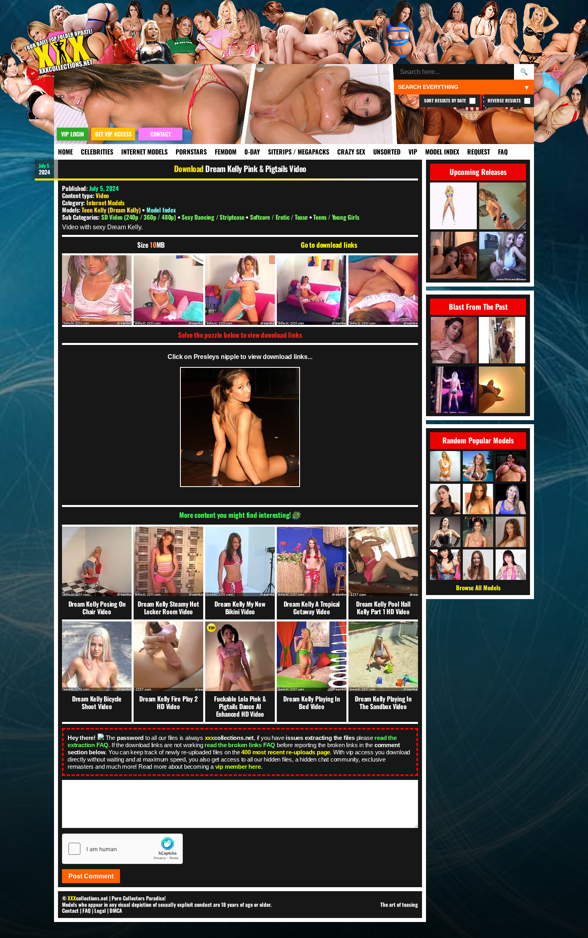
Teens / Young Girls (336, 216)
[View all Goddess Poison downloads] (445, 466)
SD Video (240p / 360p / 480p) (139, 216)
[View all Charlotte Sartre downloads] (511, 564)
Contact (70, 910)
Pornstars (191, 151)
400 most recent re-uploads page (285, 752)
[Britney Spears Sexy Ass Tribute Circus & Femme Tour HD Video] (454, 390)
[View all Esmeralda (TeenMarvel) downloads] (511, 532)
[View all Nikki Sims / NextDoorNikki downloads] (511, 466)
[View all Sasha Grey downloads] (445, 499)
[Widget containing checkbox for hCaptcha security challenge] (122, 849)
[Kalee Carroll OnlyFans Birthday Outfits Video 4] (502, 341)
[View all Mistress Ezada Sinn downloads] (445, 532)
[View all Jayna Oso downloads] (478, 499)
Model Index (442, 151)
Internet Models (144, 151)
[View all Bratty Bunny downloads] (511, 499)
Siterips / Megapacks (298, 151)
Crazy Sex (351, 151)
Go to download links (329, 245)
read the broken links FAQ (239, 745)
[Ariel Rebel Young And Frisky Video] (454, 341)
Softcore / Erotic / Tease (279, 216)
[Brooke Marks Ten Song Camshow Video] (502, 390)
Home (65, 151)
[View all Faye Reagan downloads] (478, 466)
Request (478, 151)
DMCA (116, 910)
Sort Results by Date (445, 100)
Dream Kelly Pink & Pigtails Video (255, 168)
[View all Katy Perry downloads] (445, 564)
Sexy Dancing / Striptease (214, 216)
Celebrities (97, 151)
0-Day (252, 151)
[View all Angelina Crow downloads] (478, 532)
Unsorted (386, 151)
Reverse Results (505, 100)
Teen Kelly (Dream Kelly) (112, 209)
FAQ (503, 151)
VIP (412, 151)
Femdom (225, 151)
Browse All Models (478, 587)
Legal (100, 910)
